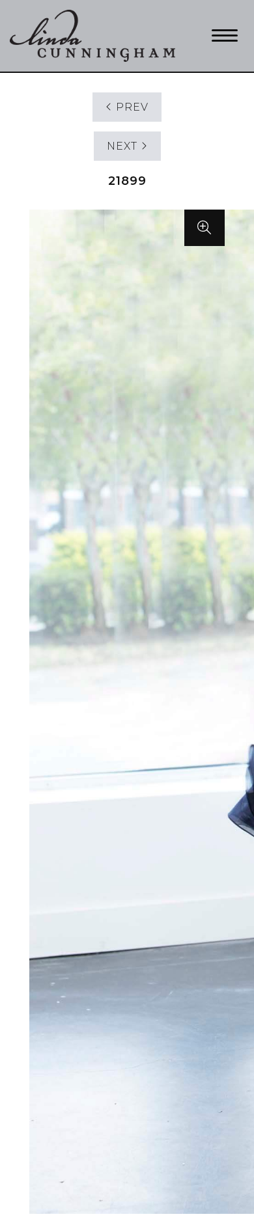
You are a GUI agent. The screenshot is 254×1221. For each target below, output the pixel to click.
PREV (130, 107)
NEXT (124, 146)
